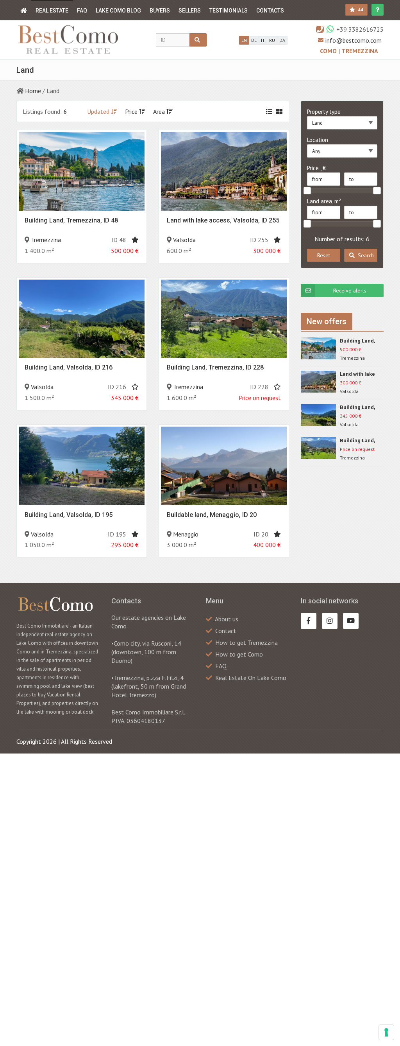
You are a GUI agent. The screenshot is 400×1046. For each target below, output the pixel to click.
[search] (198, 40)
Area (159, 111)
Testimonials (228, 10)
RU (272, 40)
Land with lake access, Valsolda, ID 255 (223, 220)
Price (132, 111)
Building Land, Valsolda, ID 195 (68, 515)
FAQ (82, 10)
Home (33, 91)
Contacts (270, 10)
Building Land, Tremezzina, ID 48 (71, 220)
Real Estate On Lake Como (250, 678)
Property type (324, 111)
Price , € (316, 168)
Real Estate (52, 10)
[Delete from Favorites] (135, 240)
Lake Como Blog (118, 10)
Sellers (190, 10)
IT (263, 40)
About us (226, 619)
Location (317, 140)
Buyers (160, 10)
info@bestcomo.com (353, 40)
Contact (225, 631)
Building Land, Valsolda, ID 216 (68, 367)
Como (329, 51)
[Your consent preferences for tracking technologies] (386, 1032)
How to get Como (239, 654)
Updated (99, 111)
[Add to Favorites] (135, 387)
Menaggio (185, 534)
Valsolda (184, 240)
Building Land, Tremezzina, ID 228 (215, 367)
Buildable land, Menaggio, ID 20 (212, 515)
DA (282, 40)
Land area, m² (324, 201)
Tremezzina (359, 51)
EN (244, 40)
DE (254, 40)
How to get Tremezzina (246, 642)
